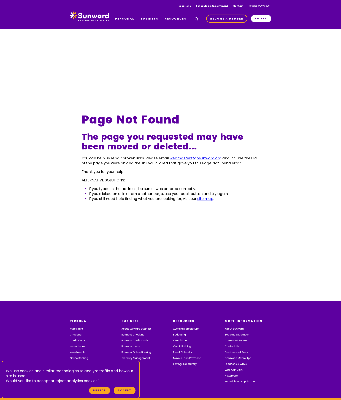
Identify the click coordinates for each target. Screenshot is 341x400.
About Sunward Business (136, 329)
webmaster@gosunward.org (195, 158)
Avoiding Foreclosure (186, 329)
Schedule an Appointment (212, 5)
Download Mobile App (238, 358)
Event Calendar (182, 352)
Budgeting (179, 334)
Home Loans (77, 346)
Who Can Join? (234, 370)
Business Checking (132, 334)
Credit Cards (77, 340)
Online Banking (79, 358)
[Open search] (196, 19)
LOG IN (261, 18)
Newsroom (231, 375)
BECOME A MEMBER (226, 18)
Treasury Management (135, 358)
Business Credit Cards (134, 340)
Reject (99, 390)
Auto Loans (76, 329)
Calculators (180, 340)
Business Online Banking (136, 352)
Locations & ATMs (236, 364)
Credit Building (182, 346)
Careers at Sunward (237, 340)
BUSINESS (149, 19)
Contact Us (232, 346)
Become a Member (237, 334)
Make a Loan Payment (187, 358)
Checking (76, 334)
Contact (238, 5)
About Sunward (234, 329)
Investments (77, 352)
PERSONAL (124, 19)
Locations (185, 5)
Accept (124, 390)
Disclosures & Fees (236, 352)
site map (205, 198)
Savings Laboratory (185, 364)
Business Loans (130, 346)
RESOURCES (175, 19)
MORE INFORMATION (243, 321)
